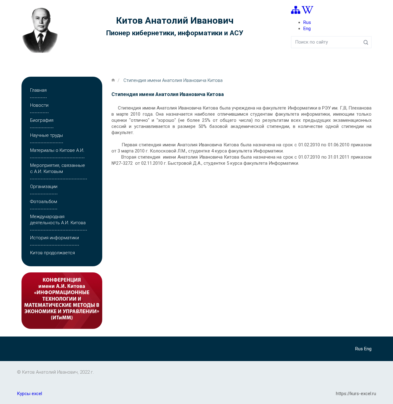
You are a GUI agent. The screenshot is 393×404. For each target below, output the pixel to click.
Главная (38, 90)
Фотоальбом (43, 201)
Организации (43, 186)
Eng (307, 28)
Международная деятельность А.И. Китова (58, 219)
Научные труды (46, 135)
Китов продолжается (52, 253)
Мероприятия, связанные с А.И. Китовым (57, 168)
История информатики (54, 237)
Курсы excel (29, 393)
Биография (41, 120)
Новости (39, 105)
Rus (307, 22)
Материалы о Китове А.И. (57, 150)
